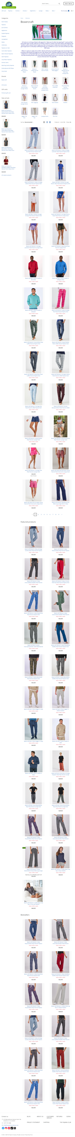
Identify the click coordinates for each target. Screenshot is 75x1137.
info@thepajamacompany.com (10, 1125)
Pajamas (4, 24)
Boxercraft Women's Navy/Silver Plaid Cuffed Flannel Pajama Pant (33, 375)
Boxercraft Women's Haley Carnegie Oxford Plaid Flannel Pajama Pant (33, 182)
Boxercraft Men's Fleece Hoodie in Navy (33, 774)
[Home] (9, 5)
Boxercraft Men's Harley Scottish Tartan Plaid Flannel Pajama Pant (61, 1102)
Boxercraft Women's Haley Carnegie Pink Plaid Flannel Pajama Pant (60, 311)
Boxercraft (4, 80)
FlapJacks (4, 36)
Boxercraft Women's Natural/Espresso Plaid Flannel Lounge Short (60, 439)
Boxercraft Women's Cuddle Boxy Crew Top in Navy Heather (60, 870)
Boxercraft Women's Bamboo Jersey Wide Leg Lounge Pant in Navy (60, 503)
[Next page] (61, 514)
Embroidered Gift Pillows (8, 68)
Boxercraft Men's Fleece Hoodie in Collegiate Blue (60, 279)
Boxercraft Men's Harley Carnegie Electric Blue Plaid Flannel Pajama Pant (60, 182)
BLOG (28, 1116)
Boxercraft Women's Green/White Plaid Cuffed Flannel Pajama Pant (33, 343)
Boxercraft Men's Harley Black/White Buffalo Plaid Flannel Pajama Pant (61, 677)
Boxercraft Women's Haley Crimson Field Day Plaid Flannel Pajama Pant (60, 581)
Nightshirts (4, 30)
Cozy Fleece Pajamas (7, 59)
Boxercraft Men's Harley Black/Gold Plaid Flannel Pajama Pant (33, 677)
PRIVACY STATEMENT (33, 1122)
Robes (3, 42)
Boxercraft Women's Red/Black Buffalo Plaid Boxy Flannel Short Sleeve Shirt (8, 167)
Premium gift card (6, 93)
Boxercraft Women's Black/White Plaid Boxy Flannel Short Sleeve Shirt (8, 149)
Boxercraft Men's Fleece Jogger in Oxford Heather (60, 710)
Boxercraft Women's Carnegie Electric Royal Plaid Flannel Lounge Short (60, 215)
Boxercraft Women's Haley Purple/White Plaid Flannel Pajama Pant (33, 839)
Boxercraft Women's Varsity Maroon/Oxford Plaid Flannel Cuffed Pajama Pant (60, 408)
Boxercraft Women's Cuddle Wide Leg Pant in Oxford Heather (60, 1006)
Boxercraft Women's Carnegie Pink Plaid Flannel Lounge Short (33, 471)
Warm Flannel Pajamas (7, 53)
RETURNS (59, 1116)
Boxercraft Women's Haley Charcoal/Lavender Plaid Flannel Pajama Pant (60, 839)
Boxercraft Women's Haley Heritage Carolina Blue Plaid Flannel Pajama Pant (33, 550)
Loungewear (5, 39)
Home (22, 18)
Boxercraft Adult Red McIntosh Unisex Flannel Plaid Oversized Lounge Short (60, 471)
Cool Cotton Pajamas (7, 51)
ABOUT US (40, 1116)
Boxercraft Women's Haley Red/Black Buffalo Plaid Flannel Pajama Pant (61, 974)
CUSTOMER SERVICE (50, 1117)
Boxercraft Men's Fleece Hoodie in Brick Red (33, 279)
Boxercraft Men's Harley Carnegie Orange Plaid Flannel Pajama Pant (33, 215)
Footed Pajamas (5, 33)
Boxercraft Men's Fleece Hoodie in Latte (60, 742)
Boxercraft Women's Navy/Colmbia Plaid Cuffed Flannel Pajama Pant (60, 343)
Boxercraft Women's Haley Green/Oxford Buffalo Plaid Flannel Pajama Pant (60, 614)
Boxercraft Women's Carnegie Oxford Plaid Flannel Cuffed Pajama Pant (60, 375)
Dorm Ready (5, 21)
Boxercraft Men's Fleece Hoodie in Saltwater (33, 311)
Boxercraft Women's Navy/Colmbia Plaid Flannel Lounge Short (33, 439)
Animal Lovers (5, 62)
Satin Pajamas (5, 56)
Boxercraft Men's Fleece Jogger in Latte (33, 709)
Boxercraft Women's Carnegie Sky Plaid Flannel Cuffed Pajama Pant (33, 407)
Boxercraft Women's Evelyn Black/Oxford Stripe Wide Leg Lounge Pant (33, 871)
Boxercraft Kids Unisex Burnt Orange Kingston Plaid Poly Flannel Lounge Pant (61, 775)
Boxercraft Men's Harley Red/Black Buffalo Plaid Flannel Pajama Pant (60, 1070)
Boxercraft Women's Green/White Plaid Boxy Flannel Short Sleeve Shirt (8, 130)
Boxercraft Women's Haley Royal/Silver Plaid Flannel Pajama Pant (33, 613)
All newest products (6, 175)
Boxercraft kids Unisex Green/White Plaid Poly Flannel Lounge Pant (60, 806)
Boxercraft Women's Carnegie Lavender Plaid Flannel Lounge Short (33, 247)
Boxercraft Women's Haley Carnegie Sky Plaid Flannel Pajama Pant (33, 150)
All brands (4, 85)
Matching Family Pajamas (8, 65)
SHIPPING (46, 1122)
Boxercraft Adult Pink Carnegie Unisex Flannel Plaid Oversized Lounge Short (33, 503)
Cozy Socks (4, 71)
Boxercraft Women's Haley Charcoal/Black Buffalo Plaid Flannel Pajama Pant (33, 582)
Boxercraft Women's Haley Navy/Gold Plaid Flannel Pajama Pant (33, 1070)
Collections (4, 45)
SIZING (68, 1116)
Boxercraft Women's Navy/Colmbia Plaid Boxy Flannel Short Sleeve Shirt (8, 112)
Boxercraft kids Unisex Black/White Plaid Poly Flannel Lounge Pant (33, 806)
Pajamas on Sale (6, 48)
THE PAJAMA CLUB (65, 1122)
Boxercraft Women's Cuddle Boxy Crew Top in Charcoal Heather (33, 903)
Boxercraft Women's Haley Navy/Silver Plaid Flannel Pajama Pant (33, 974)
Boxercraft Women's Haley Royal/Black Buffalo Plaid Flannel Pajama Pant (60, 645)
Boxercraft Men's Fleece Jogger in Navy (33, 741)
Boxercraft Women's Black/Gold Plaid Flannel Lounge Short (61, 247)
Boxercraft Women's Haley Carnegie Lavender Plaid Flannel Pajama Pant (60, 150)
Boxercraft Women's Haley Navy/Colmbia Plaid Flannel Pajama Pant (60, 550)
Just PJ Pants (5, 27)
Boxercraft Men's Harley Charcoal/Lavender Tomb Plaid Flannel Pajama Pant (33, 646)
